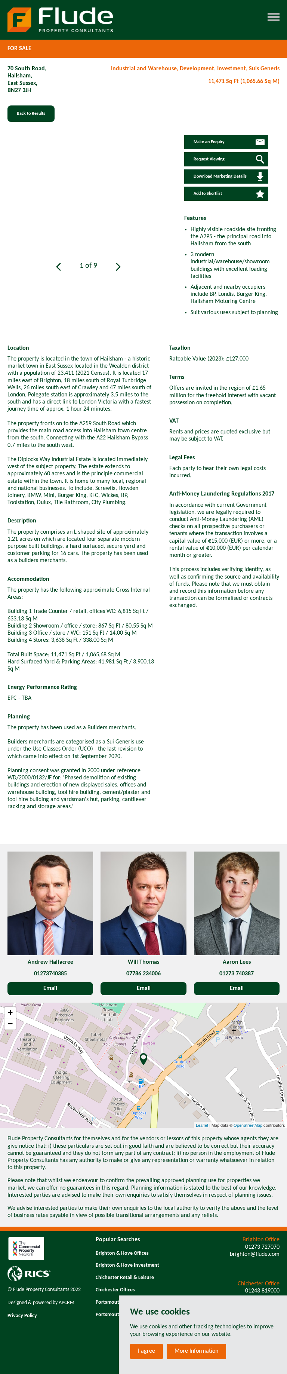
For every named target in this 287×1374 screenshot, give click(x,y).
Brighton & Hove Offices (122, 1253)
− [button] (10, 1023)
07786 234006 (143, 974)
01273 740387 (236, 974)
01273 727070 (262, 1247)
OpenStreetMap (248, 1125)
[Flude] (60, 19)
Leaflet (202, 1125)
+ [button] (10, 1012)
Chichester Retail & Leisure (125, 1278)
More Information (196, 1351)
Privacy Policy (22, 1316)
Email (50, 988)
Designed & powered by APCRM (40, 1303)
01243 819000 (262, 1291)
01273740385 (50, 974)
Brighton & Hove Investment (127, 1265)
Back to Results (31, 113)
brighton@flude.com (255, 1254)
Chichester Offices (115, 1290)
